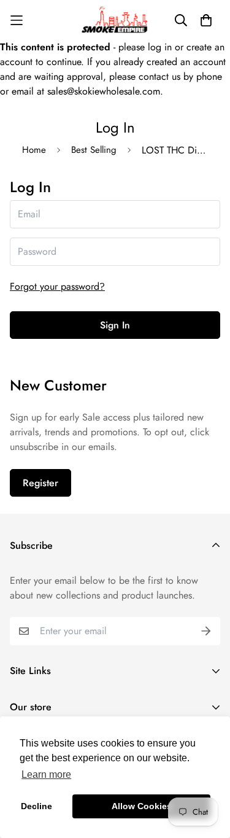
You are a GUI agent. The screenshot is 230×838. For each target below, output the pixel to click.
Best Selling (94, 150)
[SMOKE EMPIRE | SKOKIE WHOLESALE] (115, 20)
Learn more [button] (46, 774)
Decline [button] (36, 806)
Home (34, 150)
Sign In (115, 325)
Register (40, 483)
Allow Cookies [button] (142, 806)
